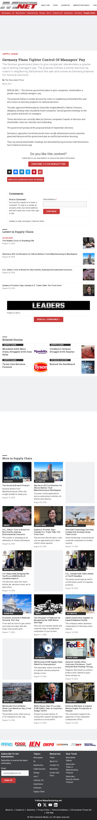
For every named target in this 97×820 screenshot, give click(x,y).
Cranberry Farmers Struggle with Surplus (62, 350)
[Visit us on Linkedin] (55, 805)
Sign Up (8, 780)
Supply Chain (10, 54)
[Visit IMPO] (48, 744)
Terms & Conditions (60, 810)
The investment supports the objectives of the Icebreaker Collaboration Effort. (77, 717)
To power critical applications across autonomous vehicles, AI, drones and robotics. (48, 496)
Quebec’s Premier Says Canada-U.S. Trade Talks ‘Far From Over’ (32, 285)
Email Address (50, 199)
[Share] (15, 172)
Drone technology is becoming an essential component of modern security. (79, 540)
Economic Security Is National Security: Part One (16, 619)
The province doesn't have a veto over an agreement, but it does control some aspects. (48, 540)
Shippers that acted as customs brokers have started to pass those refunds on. (79, 673)
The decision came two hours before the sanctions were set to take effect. (16, 584)
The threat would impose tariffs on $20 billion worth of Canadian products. (79, 582)
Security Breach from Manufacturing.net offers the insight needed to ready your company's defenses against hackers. (14, 492)
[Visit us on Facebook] (39, 805)
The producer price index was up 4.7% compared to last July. (16, 715)
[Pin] (34, 172)
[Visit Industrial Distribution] (62, 744)
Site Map (49, 813)
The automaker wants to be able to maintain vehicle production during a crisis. (47, 670)
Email (3, 768)
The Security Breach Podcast (15, 485)
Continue (51, 211)
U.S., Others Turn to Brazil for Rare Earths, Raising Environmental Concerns (37, 270)
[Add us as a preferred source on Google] (40, 172)
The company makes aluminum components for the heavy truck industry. (78, 626)
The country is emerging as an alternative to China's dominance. (16, 539)
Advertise (31, 810)
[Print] (9, 172)
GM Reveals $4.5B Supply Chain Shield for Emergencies (48, 663)
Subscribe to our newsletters (48, 164)
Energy (7, 525)
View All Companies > (48, 319)
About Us (9, 810)
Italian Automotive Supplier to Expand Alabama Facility (79, 619)
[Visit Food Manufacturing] (20, 744)
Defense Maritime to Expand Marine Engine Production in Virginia (78, 708)
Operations (8, 613)
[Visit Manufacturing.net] (76, 744)
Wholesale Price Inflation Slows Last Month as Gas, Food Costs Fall (16, 708)
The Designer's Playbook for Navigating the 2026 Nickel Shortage (47, 620)
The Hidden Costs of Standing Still (18, 241)
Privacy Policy (43, 810)
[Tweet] (28, 172)
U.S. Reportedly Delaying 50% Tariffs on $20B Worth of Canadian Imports (15, 576)
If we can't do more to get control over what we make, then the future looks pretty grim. (16, 626)
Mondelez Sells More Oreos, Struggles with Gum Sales (17, 352)
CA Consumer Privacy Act (81, 810)
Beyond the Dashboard (62, 364)
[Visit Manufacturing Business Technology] (90, 744)
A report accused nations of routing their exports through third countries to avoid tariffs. (48, 717)
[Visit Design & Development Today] (7, 744)
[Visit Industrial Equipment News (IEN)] (34, 744)
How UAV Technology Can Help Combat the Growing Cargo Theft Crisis (79, 532)
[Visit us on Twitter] (45, 805)
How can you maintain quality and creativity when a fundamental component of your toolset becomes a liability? (48, 629)
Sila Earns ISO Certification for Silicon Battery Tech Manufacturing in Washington (39, 254)
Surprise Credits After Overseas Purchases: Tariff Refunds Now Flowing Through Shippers (79, 664)
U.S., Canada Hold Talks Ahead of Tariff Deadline (79, 575)
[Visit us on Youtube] (50, 805)
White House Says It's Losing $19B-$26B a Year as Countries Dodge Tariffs (48, 708)
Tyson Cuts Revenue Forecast (13, 365)
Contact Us (19, 810)
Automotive (40, 481)
